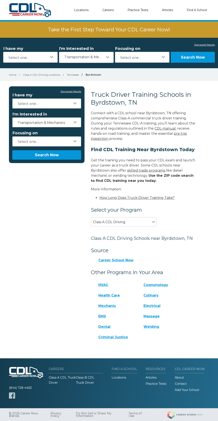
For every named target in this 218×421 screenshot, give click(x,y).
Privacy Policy (55, 414)
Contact (181, 384)
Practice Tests (138, 10)
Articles (167, 10)
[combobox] (30, 57)
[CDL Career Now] (30, 10)
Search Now (193, 57)
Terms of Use (135, 414)
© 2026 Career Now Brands (23, 414)
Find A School (197, 10)
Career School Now (115, 260)
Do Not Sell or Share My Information (94, 414)
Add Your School (187, 390)
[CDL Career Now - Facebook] (12, 395)
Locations (81, 10)
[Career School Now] (188, 414)
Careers (108, 10)
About (179, 377)
